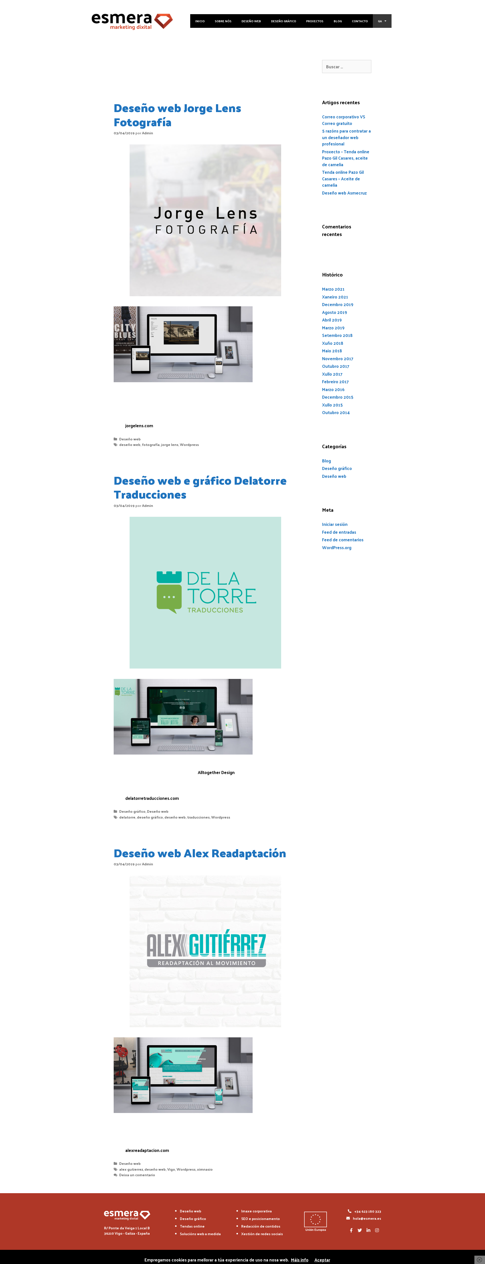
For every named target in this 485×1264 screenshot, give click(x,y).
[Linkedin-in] (368, 1230)
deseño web (129, 444)
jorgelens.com (139, 425)
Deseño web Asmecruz (344, 193)
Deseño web (251, 21)
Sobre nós (223, 21)
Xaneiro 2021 (335, 297)
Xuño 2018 (332, 343)
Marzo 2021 (333, 289)
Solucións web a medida (200, 1234)
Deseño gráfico (283, 21)
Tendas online (192, 1226)
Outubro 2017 (335, 366)
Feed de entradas (339, 532)
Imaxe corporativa (256, 1211)
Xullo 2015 (332, 405)
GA (380, 21)
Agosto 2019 (334, 312)
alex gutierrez (131, 1169)
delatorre (127, 817)
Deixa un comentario (137, 1174)
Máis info (299, 1259)
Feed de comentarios (342, 539)
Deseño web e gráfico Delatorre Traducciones (200, 486)
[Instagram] (377, 1230)
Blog (338, 21)
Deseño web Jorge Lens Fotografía (177, 114)
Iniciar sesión (335, 524)
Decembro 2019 (337, 304)
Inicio (200, 21)
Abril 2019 (332, 320)
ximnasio (205, 1169)
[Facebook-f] (351, 1230)
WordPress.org (336, 547)
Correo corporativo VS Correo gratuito (343, 120)
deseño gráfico (150, 817)
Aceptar (322, 1259)
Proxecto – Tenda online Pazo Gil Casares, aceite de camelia (345, 158)
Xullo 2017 (332, 374)
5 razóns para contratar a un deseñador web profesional (346, 137)
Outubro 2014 (336, 412)
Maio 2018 (332, 350)
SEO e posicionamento (260, 1218)
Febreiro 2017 (335, 381)
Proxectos (314, 21)
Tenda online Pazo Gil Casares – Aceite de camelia (343, 178)
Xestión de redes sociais (262, 1234)
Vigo (171, 1169)
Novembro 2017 (337, 358)
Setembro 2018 (337, 335)
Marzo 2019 (333, 327)
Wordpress (189, 444)
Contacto (360, 21)
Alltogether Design (216, 772)
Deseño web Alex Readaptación (200, 852)
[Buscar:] (346, 66)
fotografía (151, 444)
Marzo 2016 (333, 389)
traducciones (198, 817)
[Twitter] (359, 1230)
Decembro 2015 (337, 397)
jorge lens (169, 444)
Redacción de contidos (260, 1226)
